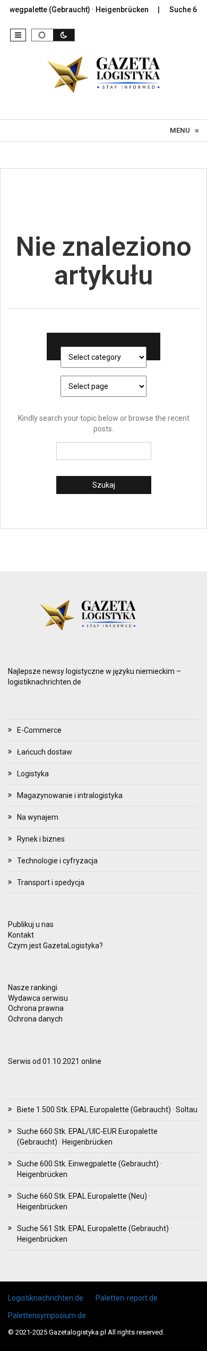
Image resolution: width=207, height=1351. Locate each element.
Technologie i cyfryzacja (57, 860)
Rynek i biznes (41, 839)
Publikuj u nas (31, 924)
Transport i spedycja (50, 882)
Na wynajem (37, 817)
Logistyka (33, 773)
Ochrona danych (35, 1019)
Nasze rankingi (32, 987)
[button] (18, 35)
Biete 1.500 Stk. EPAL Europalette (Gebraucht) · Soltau (107, 1109)
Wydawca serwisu (38, 998)
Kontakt (21, 935)
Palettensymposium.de (47, 1315)
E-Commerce (39, 730)
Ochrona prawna (36, 1008)
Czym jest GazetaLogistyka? (55, 945)
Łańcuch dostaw (44, 752)
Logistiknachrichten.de (45, 1298)
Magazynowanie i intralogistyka (70, 795)
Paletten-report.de (127, 1298)
